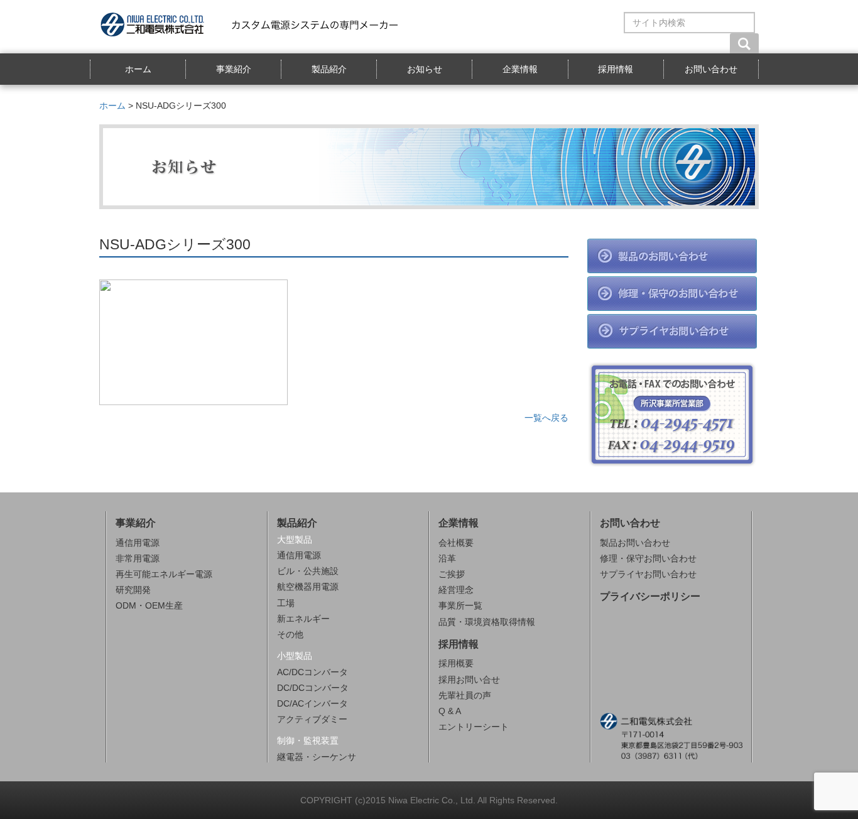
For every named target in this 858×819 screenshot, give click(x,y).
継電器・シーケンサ (316, 757)
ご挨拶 (451, 574)
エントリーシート (473, 727)
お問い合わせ (711, 69)
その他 (290, 634)
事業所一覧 (460, 605)
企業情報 (520, 69)
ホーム (138, 69)
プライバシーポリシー (650, 596)
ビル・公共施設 (308, 571)
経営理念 (456, 590)
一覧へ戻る (546, 418)
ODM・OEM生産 (149, 605)
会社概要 (456, 543)
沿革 (447, 558)
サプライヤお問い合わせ (648, 574)
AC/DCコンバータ (312, 672)
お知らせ (424, 69)
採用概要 (456, 663)
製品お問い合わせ (635, 543)
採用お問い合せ (469, 680)
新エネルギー (303, 619)
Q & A (449, 711)
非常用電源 (138, 558)
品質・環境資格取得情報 (486, 622)
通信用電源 (138, 543)
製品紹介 (329, 69)
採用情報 (615, 69)
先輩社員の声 (464, 695)
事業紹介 (233, 69)
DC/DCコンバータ (313, 688)
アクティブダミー (312, 719)
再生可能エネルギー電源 (164, 574)
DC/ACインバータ (312, 703)
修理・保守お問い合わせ (648, 558)
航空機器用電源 (308, 587)
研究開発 (133, 590)
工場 (286, 603)
